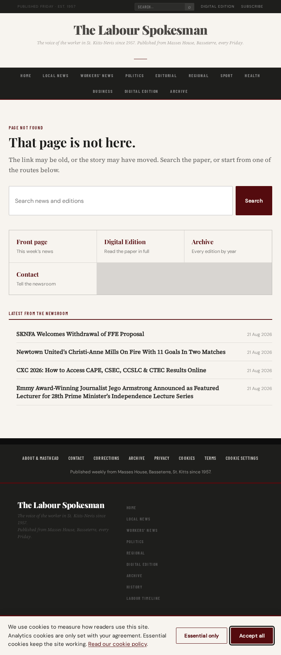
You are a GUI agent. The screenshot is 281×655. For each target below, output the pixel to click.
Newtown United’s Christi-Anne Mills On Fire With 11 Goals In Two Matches (120, 352)
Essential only (201, 635)
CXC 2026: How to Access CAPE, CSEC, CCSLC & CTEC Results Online (111, 370)
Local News (55, 75)
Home (25, 75)
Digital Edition (218, 6)
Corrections (106, 458)
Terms (210, 458)
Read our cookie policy (117, 644)
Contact (76, 458)
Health (253, 75)
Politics (134, 75)
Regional (199, 75)
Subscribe (252, 6)
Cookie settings (242, 458)
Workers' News (97, 75)
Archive (179, 91)
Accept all (252, 635)
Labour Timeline (144, 598)
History (135, 586)
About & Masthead (40, 458)
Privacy (162, 458)
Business (103, 91)
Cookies (187, 458)
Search (254, 200)
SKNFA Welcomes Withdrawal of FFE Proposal (80, 334)
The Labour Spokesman (140, 29)
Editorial (166, 75)
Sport (227, 75)
